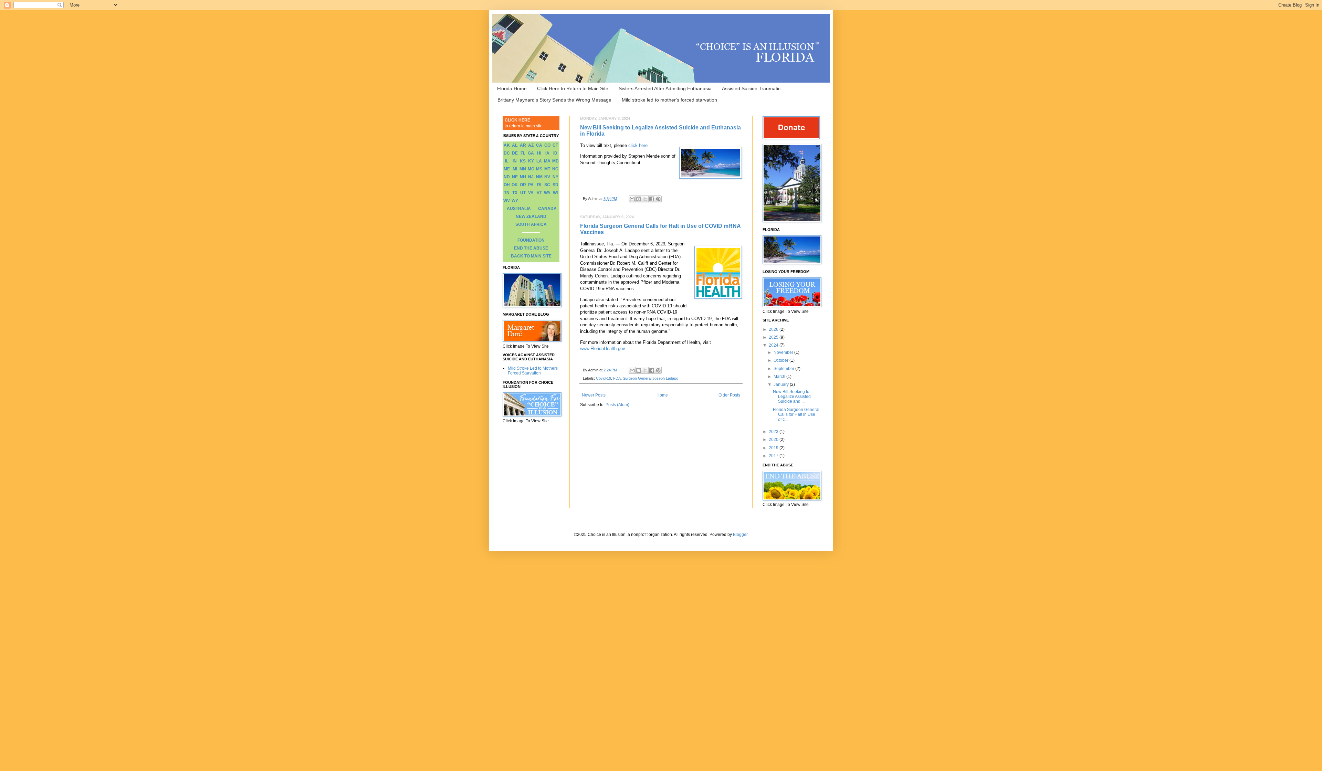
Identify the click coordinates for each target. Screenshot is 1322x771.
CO (547, 145)
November (784, 352)
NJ (531, 177)
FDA (617, 378)
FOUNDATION (531, 240)
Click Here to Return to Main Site (572, 88)
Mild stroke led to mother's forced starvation (669, 100)
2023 (774, 431)
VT (539, 192)
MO (531, 169)
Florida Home (512, 88)
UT (523, 192)
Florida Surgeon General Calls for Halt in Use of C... (796, 414)
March (780, 376)
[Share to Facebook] (651, 199)
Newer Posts (594, 395)
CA (539, 145)
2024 (774, 345)
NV (547, 177)
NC (555, 169)
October (781, 360)
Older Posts (729, 395)
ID (555, 153)
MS (539, 169)
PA (531, 184)
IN (515, 161)
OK (515, 184)
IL (506, 161)
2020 (774, 439)
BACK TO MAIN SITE (531, 256)
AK (507, 145)
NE (515, 177)
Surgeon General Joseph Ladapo (650, 378)
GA (531, 153)
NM (539, 177)
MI (515, 169)
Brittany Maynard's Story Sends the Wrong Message (554, 100)
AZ (531, 145)
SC (547, 184)
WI (555, 192)
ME (507, 169)
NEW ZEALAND (531, 216)
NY (555, 177)
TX (514, 192)
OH (507, 184)
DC (507, 153)
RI (539, 184)
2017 (774, 455)
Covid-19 (603, 378)
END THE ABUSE (531, 248)
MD (555, 161)
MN (523, 169)
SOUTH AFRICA (531, 224)
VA (531, 192)
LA (539, 161)
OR (523, 184)
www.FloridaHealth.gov (602, 348)
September (784, 368)
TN (507, 192)
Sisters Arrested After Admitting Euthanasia (665, 88)
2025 (774, 337)
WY (515, 200)
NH (523, 177)
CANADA (547, 208)
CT (555, 145)
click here (638, 145)
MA (547, 161)
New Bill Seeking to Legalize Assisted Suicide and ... (792, 396)
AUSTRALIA (519, 208)
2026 (774, 329)
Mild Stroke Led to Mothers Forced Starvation (533, 371)
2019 (774, 447)
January (782, 384)
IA (547, 153)
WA (547, 192)
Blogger (740, 534)
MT (547, 169)
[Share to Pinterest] (658, 199)
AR (523, 145)
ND (507, 177)
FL (523, 153)
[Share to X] (645, 199)
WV (506, 200)
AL (514, 145)
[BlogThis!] (638, 199)
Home (662, 395)
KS (523, 161)
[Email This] (632, 199)
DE (515, 153)
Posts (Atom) (617, 404)
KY (531, 161)
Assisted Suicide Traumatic (751, 88)
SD (555, 184)
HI (539, 153)
